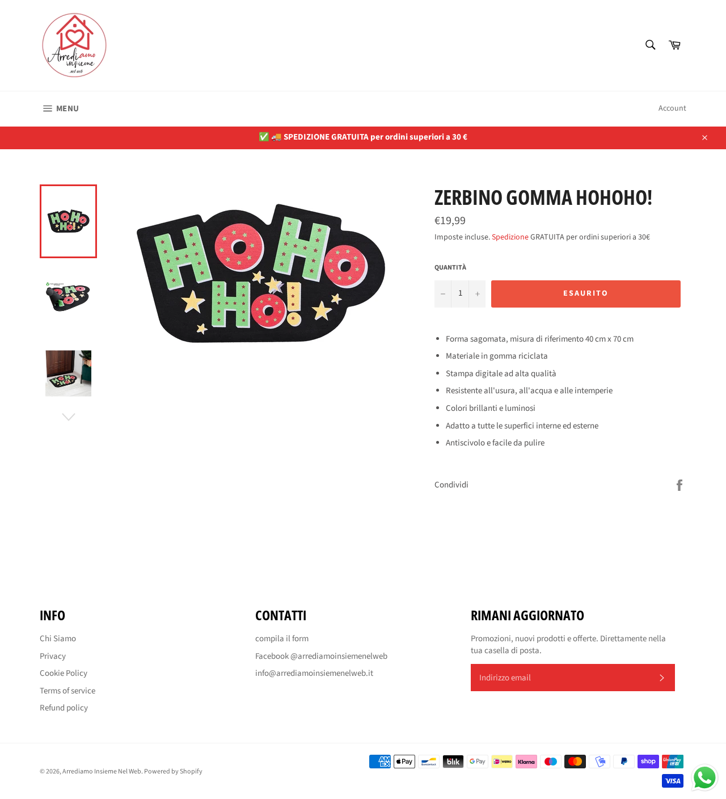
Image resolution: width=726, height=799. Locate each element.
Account (672, 108)
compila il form (282, 639)
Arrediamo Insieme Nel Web (101, 771)
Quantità (450, 267)
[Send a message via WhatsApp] (704, 777)
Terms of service (67, 691)
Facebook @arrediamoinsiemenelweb (321, 656)
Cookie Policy (63, 673)
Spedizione (510, 237)
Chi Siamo (58, 639)
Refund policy (64, 708)
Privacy (53, 656)
